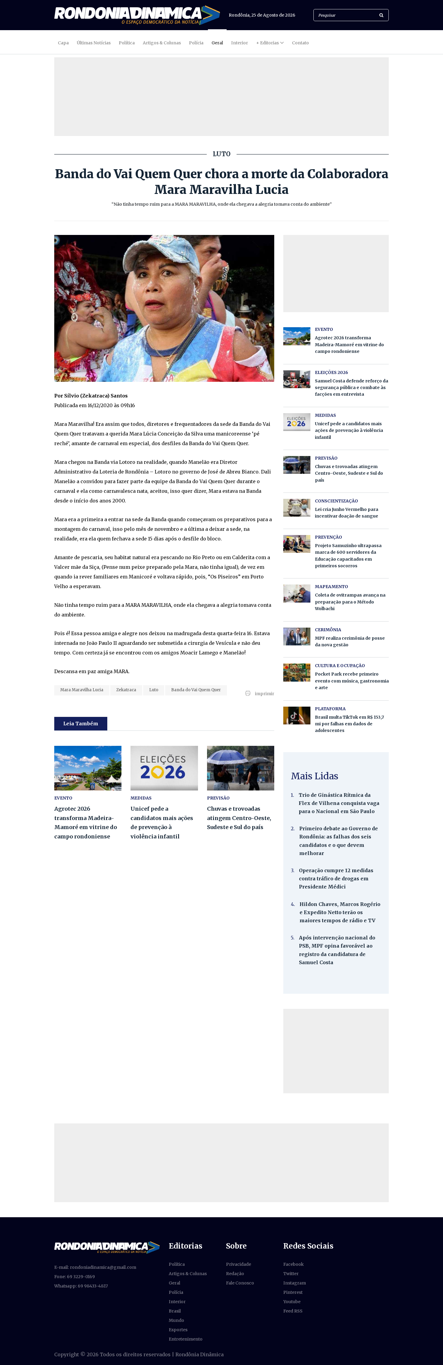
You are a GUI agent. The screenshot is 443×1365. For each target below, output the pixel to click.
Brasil (175, 1311)
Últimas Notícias (94, 43)
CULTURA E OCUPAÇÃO (340, 665)
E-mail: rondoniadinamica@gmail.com (95, 1267)
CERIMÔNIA (328, 630)
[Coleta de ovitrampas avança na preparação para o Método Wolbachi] (296, 593)
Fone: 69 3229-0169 (74, 1276)
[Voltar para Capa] (137, 15)
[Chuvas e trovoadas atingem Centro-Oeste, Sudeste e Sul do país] (240, 768)
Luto (153, 689)
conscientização (336, 501)
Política (127, 43)
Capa (63, 43)
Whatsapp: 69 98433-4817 (81, 1286)
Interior (239, 43)
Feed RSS (293, 1311)
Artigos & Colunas (162, 43)
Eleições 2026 (331, 372)
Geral (217, 43)
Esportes (178, 1329)
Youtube (291, 1301)
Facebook (293, 1264)
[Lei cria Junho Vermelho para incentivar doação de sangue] (296, 508)
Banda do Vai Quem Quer (196, 689)
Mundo (176, 1320)
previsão (218, 798)
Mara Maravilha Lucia (81, 689)
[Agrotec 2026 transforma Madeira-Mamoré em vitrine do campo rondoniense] (87, 768)
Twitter (291, 1273)
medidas (141, 798)
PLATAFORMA (330, 709)
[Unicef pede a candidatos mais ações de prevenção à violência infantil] (164, 768)
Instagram (294, 1283)
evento (63, 798)
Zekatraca (126, 689)
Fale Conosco (240, 1283)
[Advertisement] (336, 1051)
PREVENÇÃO (328, 537)
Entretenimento (186, 1339)
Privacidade (238, 1264)
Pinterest (293, 1292)
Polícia (196, 43)
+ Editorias (267, 43)
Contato (300, 43)
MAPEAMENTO (331, 586)
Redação (235, 1273)
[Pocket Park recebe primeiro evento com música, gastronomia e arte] (296, 672)
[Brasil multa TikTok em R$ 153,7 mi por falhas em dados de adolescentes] (296, 715)
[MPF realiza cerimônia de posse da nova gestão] (296, 636)
